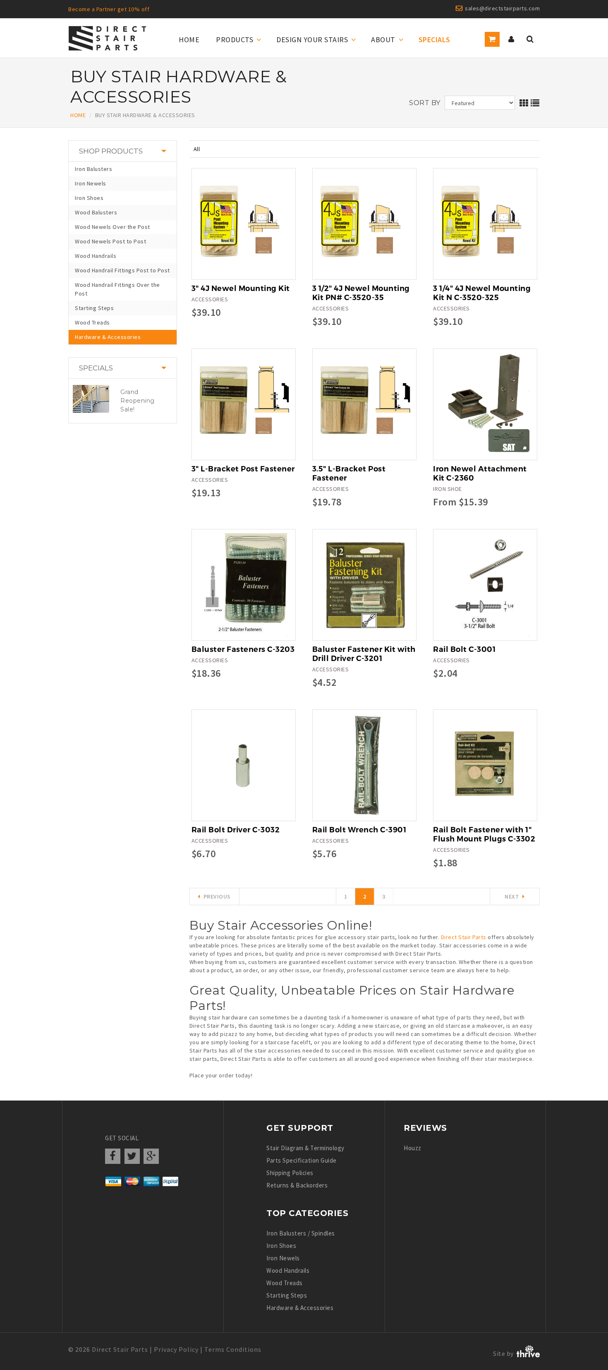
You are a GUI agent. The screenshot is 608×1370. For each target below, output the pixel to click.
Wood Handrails (95, 256)
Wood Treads (92, 322)
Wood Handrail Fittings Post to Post (122, 270)
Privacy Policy (176, 1349)
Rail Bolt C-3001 (464, 649)
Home (189, 39)
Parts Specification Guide (301, 1160)
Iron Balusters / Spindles (300, 1233)
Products (234, 39)
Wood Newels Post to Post (110, 241)
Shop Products (111, 151)
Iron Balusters (93, 169)
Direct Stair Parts (463, 937)
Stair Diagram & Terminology (305, 1148)
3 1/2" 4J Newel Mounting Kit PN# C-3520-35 (361, 293)
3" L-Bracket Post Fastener (243, 468)
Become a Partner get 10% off (108, 9)
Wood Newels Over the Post (112, 227)
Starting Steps (94, 308)
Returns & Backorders (297, 1185)
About (383, 39)
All (197, 149)
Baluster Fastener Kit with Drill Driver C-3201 (364, 654)
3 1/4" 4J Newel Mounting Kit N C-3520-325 (482, 293)
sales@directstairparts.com (502, 8)
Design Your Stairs (312, 39)
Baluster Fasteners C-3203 (243, 649)
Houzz (412, 1148)
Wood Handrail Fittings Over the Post (117, 289)
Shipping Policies (290, 1173)
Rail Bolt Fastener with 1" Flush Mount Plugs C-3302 (484, 834)
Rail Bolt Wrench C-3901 (359, 829)
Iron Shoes (89, 198)
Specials (434, 39)
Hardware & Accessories (108, 337)
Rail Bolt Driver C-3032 (235, 829)
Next (512, 896)
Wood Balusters (96, 212)
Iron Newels (90, 183)
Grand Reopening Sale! (137, 400)
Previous (217, 896)
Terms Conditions (232, 1349)
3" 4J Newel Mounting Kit (240, 288)
